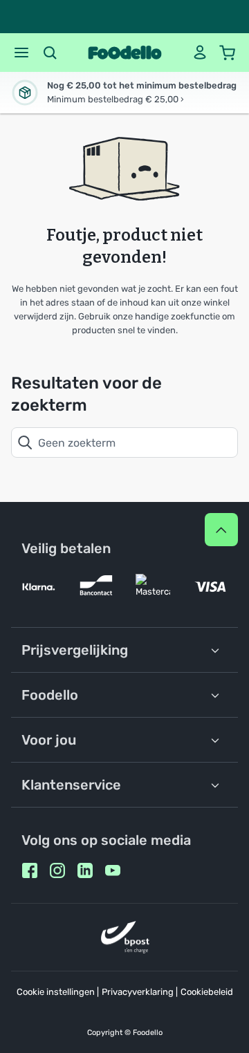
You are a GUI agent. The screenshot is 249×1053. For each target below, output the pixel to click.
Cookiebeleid (207, 992)
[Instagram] (57, 870)
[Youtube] (112, 870)
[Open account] (200, 52)
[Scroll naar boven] (221, 529)
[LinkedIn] (85, 870)
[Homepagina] (124, 52)
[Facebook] (29, 870)
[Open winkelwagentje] (227, 52)
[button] (21, 52)
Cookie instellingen (56, 992)
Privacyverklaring (138, 992)
